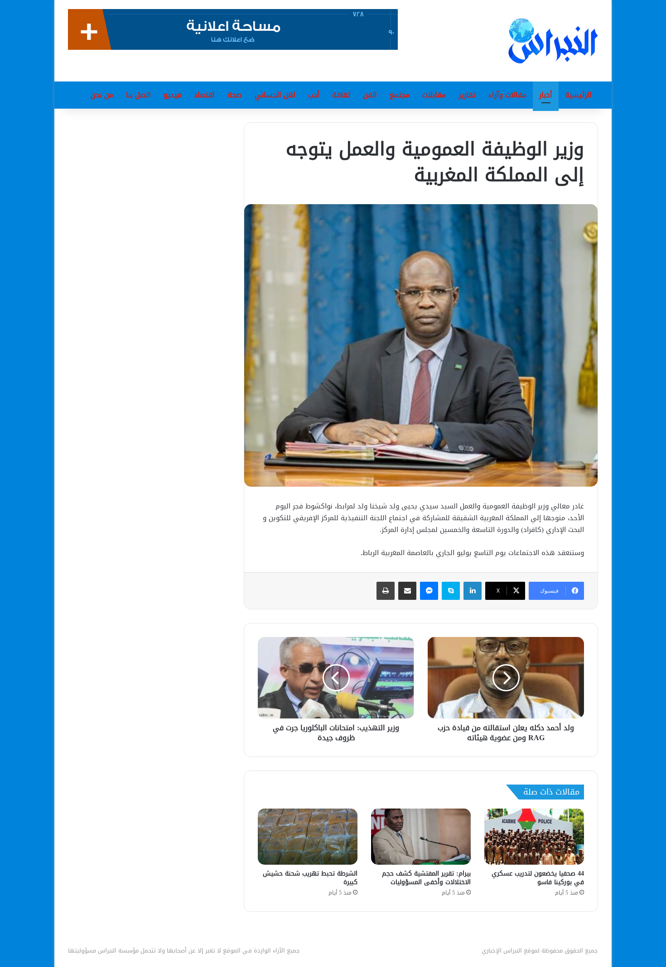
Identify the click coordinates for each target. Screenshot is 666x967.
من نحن (102, 95)
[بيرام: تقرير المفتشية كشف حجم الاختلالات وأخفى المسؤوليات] (421, 837)
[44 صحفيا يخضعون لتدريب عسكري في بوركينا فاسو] (534, 837)
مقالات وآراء (507, 95)
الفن (370, 95)
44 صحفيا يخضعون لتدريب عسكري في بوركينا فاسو (538, 877)
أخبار (545, 95)
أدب (313, 95)
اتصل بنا (138, 95)
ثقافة (341, 95)
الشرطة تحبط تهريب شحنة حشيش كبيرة (310, 877)
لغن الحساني (275, 95)
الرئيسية (578, 95)
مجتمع (400, 95)
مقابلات (434, 95)
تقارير (467, 95)
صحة (234, 95)
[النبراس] (553, 40)
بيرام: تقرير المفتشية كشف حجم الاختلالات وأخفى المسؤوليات (426, 877)
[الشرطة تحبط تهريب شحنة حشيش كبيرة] (307, 837)
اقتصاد (204, 95)
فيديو (172, 95)
